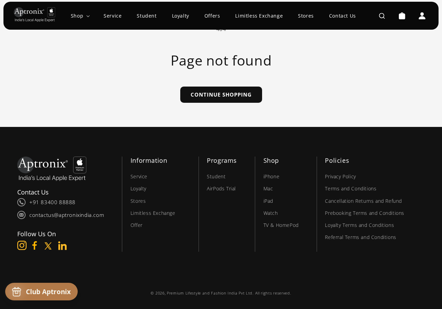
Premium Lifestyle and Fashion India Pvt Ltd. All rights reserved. (229, 293)
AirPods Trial (221, 188)
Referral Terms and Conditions (360, 237)
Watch (270, 213)
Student (216, 176)
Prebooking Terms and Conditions (364, 213)
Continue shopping (221, 94)
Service (139, 176)
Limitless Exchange (153, 213)
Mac (268, 188)
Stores (138, 201)
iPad (268, 201)
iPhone (271, 176)
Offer (137, 225)
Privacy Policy (340, 176)
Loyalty (138, 188)
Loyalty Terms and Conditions (359, 225)
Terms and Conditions (350, 188)
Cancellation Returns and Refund (363, 201)
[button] (80, 16)
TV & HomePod (281, 225)
